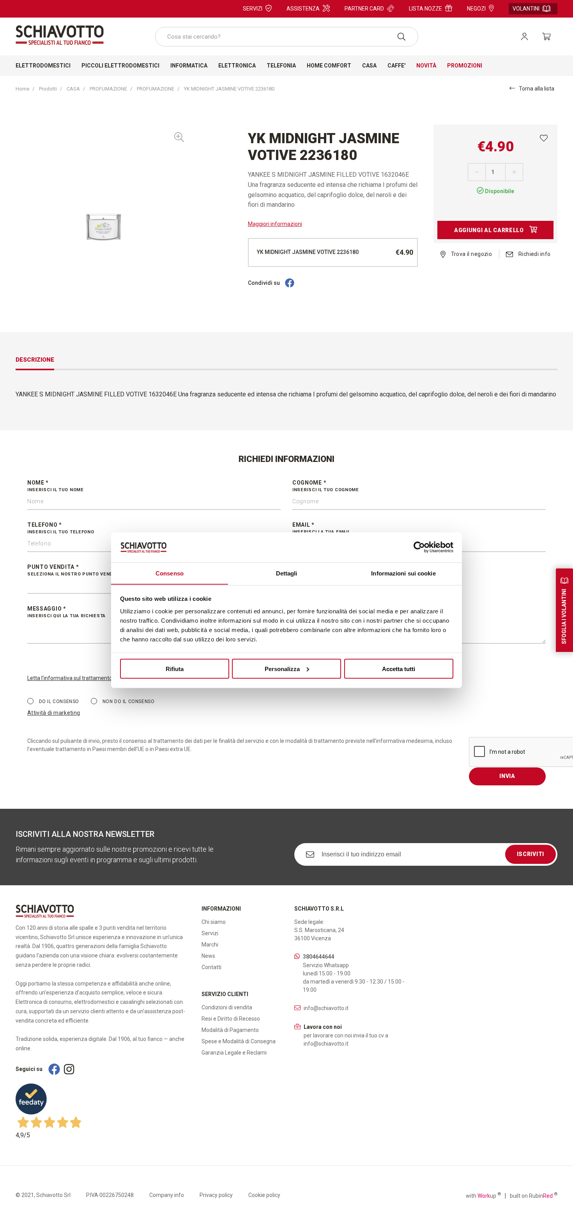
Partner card (364, 8)
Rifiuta (175, 668)
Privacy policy (216, 1195)
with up (483, 1195)
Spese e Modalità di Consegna (239, 1041)
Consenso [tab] (170, 573)
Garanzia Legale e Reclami (234, 1053)
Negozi (476, 8)
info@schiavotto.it (326, 1008)
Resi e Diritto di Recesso (231, 1019)
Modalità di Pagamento (230, 1030)
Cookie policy (264, 1195)
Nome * (55, 485)
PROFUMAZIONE (108, 89)
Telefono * (60, 528)
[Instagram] (69, 1069)
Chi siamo (214, 922)
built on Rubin (533, 1195)
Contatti (211, 967)
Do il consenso (58, 701)
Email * (321, 528)
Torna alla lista (536, 88)
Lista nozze (425, 8)
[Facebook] (289, 283)
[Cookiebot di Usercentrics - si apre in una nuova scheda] (419, 547)
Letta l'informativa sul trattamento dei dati (79, 678)
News (208, 956)
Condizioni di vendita (227, 1007)
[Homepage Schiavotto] (60, 35)
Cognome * (325, 485)
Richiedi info (533, 254)
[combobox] (286, 36)
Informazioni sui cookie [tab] (403, 573)
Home (22, 89)
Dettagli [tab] (286, 573)
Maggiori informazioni (275, 224)
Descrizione (35, 359)
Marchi (210, 944)
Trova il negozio (470, 254)
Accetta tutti (398, 668)
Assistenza (303, 8)
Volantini (526, 8)
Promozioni (464, 65)
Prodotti (48, 89)
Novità (426, 65)
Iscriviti (530, 854)
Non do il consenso (127, 701)
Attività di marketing (53, 713)
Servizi (252, 8)
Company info (166, 1195)
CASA (73, 89)
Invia (507, 776)
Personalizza (282, 668)
